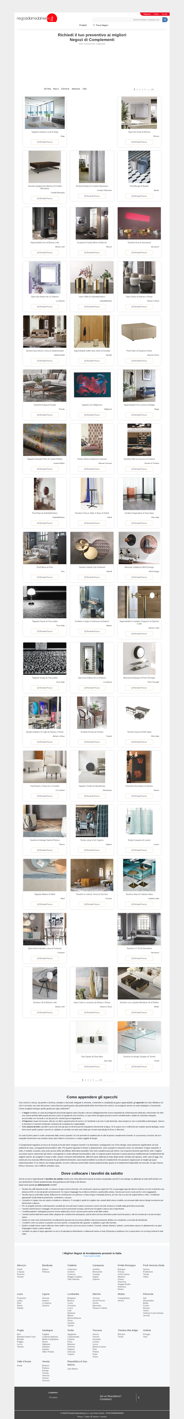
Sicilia (70, 1330)
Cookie (87, 1417)
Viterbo (20, 1308)
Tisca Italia (60, 626)
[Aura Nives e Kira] (44, 331)
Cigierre (109, 844)
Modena (121, 1277)
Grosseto (97, 1339)
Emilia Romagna (127, 1265)
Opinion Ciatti (153, 628)
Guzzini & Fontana (151, 463)
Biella (145, 1303)
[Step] (139, 875)
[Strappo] (139, 1037)
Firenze (96, 1337)
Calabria (71, 1265)
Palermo (71, 1347)
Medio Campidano (50, 1339)
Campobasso (124, 1298)
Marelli (109, 571)
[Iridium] (92, 658)
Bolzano (121, 1334)
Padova (45, 1368)
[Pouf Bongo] (139, 167)
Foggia (20, 1342)
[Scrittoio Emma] (92, 713)
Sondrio (70, 1323)
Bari (19, 1334)
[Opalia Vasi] (92, 1037)
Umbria (147, 1330)
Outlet (156, 14)
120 (152, 89)
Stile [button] (85, 89)
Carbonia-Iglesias (50, 1337)
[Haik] (44, 821)
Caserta (96, 1274)
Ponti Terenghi (153, 682)
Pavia (70, 1321)
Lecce (19, 1344)
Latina (20, 1301)
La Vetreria (60, 301)
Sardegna (47, 1330)
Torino (146, 1311)
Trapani (70, 1354)
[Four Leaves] (139, 386)
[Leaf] (44, 113)
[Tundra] (92, 767)
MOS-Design (154, 571)
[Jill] (44, 983)
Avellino (96, 1269)
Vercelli (146, 1316)
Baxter (156, 190)
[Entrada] (92, 167)
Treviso (45, 1373)
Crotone (71, 1272)
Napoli (96, 1277)
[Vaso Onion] (139, 277)
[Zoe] (44, 223)
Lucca (95, 1344)
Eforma (156, 136)
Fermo (95, 1303)
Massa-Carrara (99, 1347)
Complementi (100, 44)
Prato (95, 1354)
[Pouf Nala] (44, 494)
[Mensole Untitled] (139, 548)
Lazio (20, 1294)
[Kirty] (139, 113)
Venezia (45, 1375)
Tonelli (156, 1061)
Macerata (97, 1306)
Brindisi (20, 1339)
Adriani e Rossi (153, 301)
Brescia (70, 1301)
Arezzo (96, 1334)
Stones (156, 790)
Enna (69, 1342)
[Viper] (139, 331)
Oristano (46, 1347)
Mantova (71, 1313)
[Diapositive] (139, 494)
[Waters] (44, 875)
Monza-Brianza (74, 1318)
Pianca (62, 844)
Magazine (147, 14)
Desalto (109, 355)
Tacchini (108, 898)
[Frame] (44, 602)
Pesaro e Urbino (100, 1308)
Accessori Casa (89, 44)
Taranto (20, 1347)
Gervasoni (155, 247)
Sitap (63, 136)
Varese (70, 1325)
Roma (19, 1306)
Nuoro (45, 1342)
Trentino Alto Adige (128, 1330)
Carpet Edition (59, 463)
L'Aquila (20, 1272)
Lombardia (73, 1294)
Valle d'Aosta (24, 1361)
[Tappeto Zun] (92, 386)
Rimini (121, 1289)
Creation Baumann (104, 190)
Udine (145, 1277)
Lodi (69, 1311)
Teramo (20, 1277)
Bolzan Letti (60, 247)
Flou (63, 571)
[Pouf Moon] (44, 548)
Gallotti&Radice (106, 301)
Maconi (109, 247)
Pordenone (148, 1272)
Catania (70, 1339)
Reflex (156, 1007)
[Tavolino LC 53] (139, 929)
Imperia (45, 1301)
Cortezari (61, 953)
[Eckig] (44, 386)
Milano (70, 1316)
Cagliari (45, 1334)
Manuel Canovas (105, 463)
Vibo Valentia (73, 1279)
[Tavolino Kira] (139, 223)
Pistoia (96, 1352)
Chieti (19, 1269)
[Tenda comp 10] (92, 821)
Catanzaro (72, 1269)
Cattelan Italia (153, 898)
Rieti (19, 1303)
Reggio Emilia (124, 1284)
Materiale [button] (76, 89)
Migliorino (108, 409)
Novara (146, 1308)
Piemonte (148, 1294)
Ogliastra (46, 1344)
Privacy (80, 1417)
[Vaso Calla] (92, 983)
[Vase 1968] (92, 277)
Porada (62, 409)
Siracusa (71, 1352)
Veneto (46, 1361)
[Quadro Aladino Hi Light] (44, 713)
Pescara (20, 1274)
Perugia (146, 1334)
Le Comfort (60, 790)
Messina (71, 1344)
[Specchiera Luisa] (44, 929)
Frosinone (21, 1298)
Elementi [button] (65, 89)
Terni (145, 1337)
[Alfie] (139, 440)
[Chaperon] (139, 602)
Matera (45, 1269)
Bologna (121, 1269)
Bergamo (71, 1298)
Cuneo (146, 1306)
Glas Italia (155, 517)
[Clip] (92, 548)
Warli (63, 898)
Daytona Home (153, 355)
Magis (156, 409)
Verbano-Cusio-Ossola (153, 1313)
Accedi (164, 14)
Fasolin (109, 736)
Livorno (96, 1342)
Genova (45, 1298)
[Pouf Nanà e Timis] (44, 767)
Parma (121, 1279)
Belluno (45, 1366)
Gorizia (146, 1269)
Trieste (146, 1274)
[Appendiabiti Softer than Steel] (92, 331)
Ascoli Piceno (99, 1301)
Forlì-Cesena (123, 1274)
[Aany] (139, 713)
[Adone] (44, 277)
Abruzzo (21, 1265)
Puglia (20, 1330)
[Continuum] (92, 602)
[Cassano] (139, 821)
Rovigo (45, 1371)
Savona (45, 1306)
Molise (121, 1294)
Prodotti (83, 25)
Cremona (71, 1306)
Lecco (70, 1308)
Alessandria (148, 1301)
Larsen (156, 844)
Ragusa (70, 1349)
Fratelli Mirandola (58, 193)
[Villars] (92, 440)
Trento (120, 1337)
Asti (144, 1298)
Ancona (96, 1298)
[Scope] (44, 658)
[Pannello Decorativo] (139, 767)
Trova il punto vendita (92, 1256)
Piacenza (122, 1282)
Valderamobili (59, 355)
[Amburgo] (139, 658)
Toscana (97, 1330)
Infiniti (109, 517)
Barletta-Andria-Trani (26, 1337)
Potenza (46, 1272)
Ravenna (122, 1287)
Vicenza (45, 1380)
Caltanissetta (73, 1337)
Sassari (45, 1349)
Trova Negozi (101, 25)
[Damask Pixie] (44, 440)
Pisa (95, 1349)
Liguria (45, 1294)
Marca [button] (56, 89)
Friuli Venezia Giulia (153, 1265)
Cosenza (71, 1274)
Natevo (109, 626)
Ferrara (121, 1272)
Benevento (97, 1272)
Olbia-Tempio (48, 1352)
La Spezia (46, 1303)
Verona (45, 1378)
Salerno (96, 1279)
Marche (97, 1294)
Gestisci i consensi (100, 1417)
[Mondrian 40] (139, 983)
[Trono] (92, 875)
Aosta (19, 1366)
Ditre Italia (155, 736)
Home (81, 44)
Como (70, 1303)
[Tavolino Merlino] (44, 167)
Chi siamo (53, 1397)
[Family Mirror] (92, 223)
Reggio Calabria (74, 1277)
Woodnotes (107, 790)
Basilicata (47, 1265)
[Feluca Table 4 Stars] (92, 494)
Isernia (121, 1301)
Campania (98, 1265)
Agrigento (71, 1334)
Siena (95, 1357)
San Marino (72, 1369)
